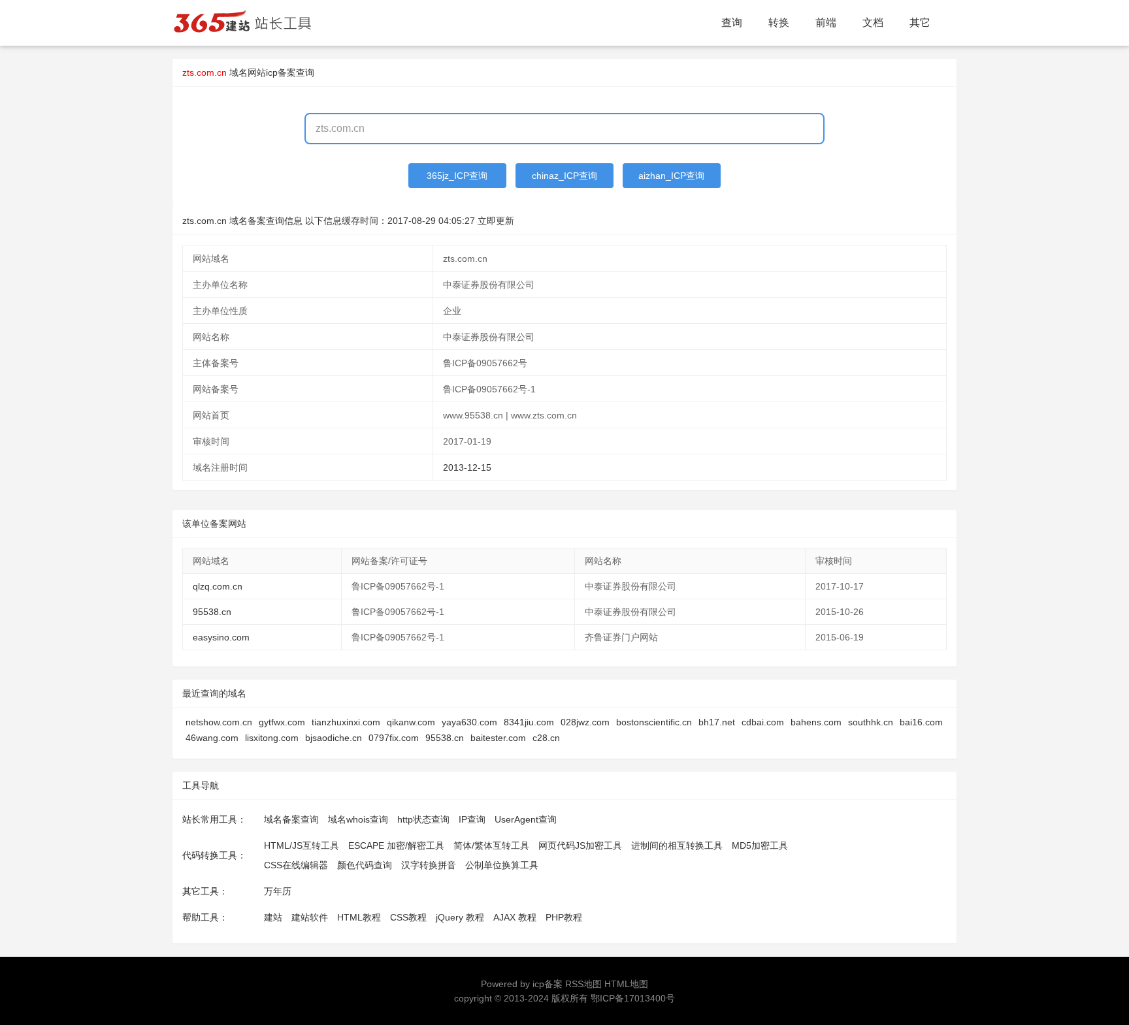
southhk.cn (870, 722)
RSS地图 (583, 984)
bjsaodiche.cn (333, 738)
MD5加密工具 (760, 845)
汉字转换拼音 (428, 865)
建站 (273, 917)
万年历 (277, 891)
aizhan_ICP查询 (671, 175)
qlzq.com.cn (217, 586)
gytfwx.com (282, 722)
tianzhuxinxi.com (346, 722)
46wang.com (212, 738)
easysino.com (221, 637)
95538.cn (212, 612)
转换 (778, 22)
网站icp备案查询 (281, 72)
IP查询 (472, 819)
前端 (825, 22)
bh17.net (716, 722)
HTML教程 (359, 917)
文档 (872, 22)
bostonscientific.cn (654, 722)
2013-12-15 (467, 467)
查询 (731, 22)
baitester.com (498, 738)
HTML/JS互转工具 (301, 845)
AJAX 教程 (514, 917)
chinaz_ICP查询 (564, 175)
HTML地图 (626, 984)
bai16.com (921, 722)
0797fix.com (393, 738)
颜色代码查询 (364, 865)
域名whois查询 (358, 819)
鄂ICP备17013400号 (633, 998)
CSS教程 (408, 917)
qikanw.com (411, 722)
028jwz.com (585, 722)
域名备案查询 (291, 819)
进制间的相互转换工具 (677, 845)
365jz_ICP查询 (457, 175)
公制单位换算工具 (501, 865)
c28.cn (546, 738)
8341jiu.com (529, 722)
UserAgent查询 (526, 819)
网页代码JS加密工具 (580, 845)
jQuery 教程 (460, 917)
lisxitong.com (272, 738)
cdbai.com (763, 722)
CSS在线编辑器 (296, 865)
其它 (919, 22)
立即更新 (496, 220)
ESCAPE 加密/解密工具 (396, 845)
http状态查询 (423, 819)
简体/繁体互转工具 (491, 845)
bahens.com (816, 722)
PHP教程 (564, 917)
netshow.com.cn (219, 722)
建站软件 (309, 917)
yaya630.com (469, 722)
